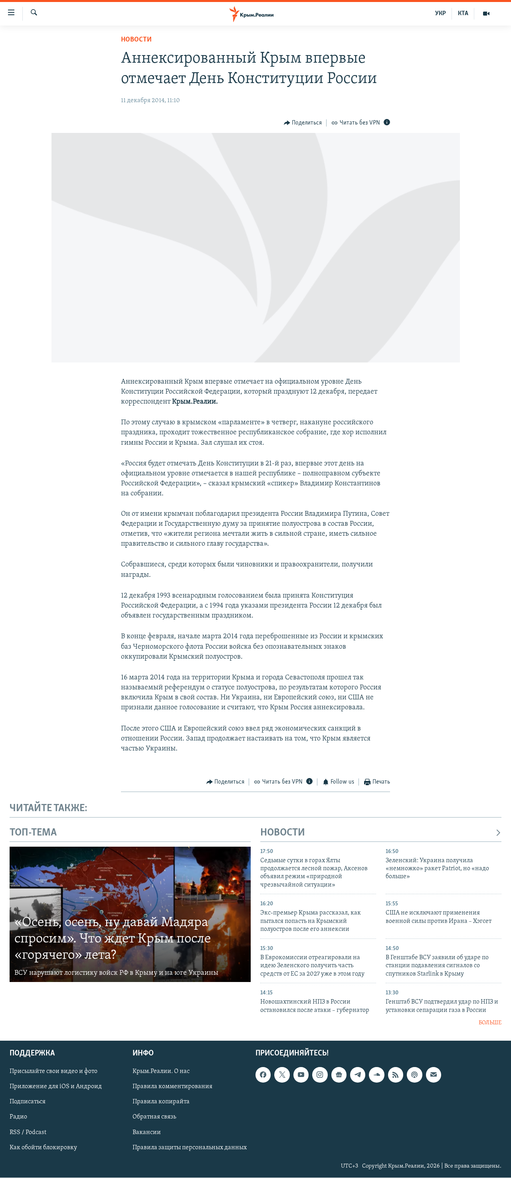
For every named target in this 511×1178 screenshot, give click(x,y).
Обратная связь (154, 1117)
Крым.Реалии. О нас (161, 1072)
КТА (463, 13)
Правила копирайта (161, 1102)
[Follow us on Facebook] (263, 1075)
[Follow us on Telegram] (357, 1075)
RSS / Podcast (28, 1132)
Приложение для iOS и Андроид (56, 1087)
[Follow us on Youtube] (301, 1075)
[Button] (303, 123)
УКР (440, 13)
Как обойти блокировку (43, 1147)
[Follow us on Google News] (339, 1075)
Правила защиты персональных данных (190, 1147)
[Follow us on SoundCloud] (376, 1075)
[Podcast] (414, 1075)
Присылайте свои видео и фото (53, 1072)
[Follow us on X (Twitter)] (281, 1075)
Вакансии (147, 1132)
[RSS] (395, 1075)
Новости (136, 40)
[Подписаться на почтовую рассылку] (433, 1075)
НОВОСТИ (282, 833)
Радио (18, 1117)
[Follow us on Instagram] (319, 1075)
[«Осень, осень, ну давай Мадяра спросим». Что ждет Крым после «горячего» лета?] (130, 914)
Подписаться (28, 1102)
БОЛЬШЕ (490, 1023)
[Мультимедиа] (486, 13)
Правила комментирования (172, 1087)
